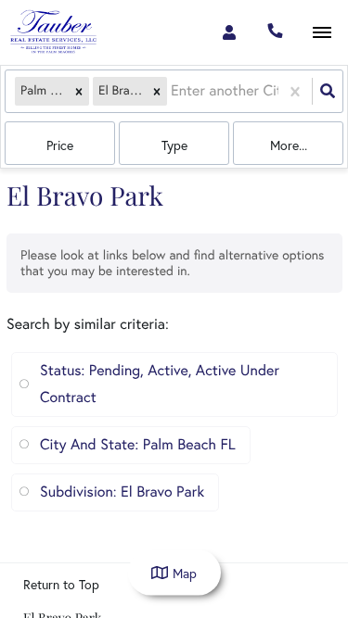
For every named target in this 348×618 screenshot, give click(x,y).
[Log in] (229, 32)
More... (288, 145)
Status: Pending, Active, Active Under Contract (159, 384)
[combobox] (172, 91)
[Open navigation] (321, 33)
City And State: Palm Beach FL (138, 444)
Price (59, 145)
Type (174, 145)
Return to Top (61, 584)
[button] (79, 91)
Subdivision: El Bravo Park (122, 492)
